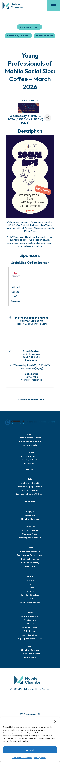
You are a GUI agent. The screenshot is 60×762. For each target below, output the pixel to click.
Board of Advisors (30, 599)
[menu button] (53, 5)
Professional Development (30, 555)
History (30, 591)
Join (30, 479)
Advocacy (30, 526)
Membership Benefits (30, 483)
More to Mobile (30, 445)
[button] (55, 721)
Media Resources (30, 627)
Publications (30, 620)
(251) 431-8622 (31, 356)
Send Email (31, 359)
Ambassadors (30, 498)
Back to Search (30, 100)
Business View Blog (30, 616)
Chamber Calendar (29, 26)
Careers (30, 587)
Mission (30, 580)
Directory (30, 566)
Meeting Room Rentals (30, 537)
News (30, 612)
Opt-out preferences (22, 757)
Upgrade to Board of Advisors (30, 494)
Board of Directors (30, 595)
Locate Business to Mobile (30, 437)
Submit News (30, 631)
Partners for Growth (30, 602)
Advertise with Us (30, 635)
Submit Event (30, 657)
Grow (30, 548)
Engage (30, 511)
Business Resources (30, 551)
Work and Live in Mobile (30, 441)
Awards (30, 624)
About (30, 576)
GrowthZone (36, 399)
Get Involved (30, 515)
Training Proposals (30, 559)
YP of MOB (30, 501)
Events (30, 646)
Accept (30, 750)
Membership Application (30, 486)
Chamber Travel (30, 534)
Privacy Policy (40, 757)
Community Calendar (18, 35)
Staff (30, 584)
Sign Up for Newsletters (30, 638)
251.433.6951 (30, 463)
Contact (30, 452)
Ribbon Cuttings (30, 490)
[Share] (47, 117)
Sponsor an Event (30, 523)
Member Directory (30, 562)
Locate (30, 434)
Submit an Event (44, 35)
